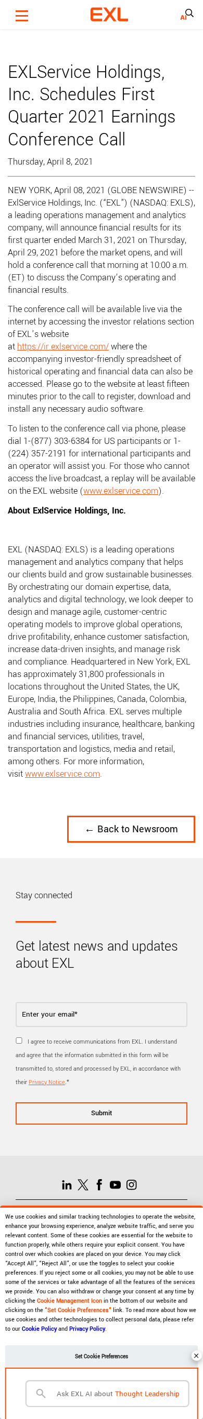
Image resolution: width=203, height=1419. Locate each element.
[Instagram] (134, 1184)
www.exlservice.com (120, 491)
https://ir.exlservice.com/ (63, 347)
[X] (86, 1184)
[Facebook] (102, 1184)
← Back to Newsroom (131, 829)
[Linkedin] (69, 1184)
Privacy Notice (47, 1082)
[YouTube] (118, 1184)
